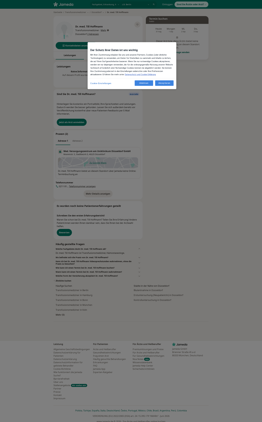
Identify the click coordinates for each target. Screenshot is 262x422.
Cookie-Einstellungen (100, 83)
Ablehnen (143, 83)
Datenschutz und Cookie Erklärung (140, 74)
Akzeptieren (164, 83)
